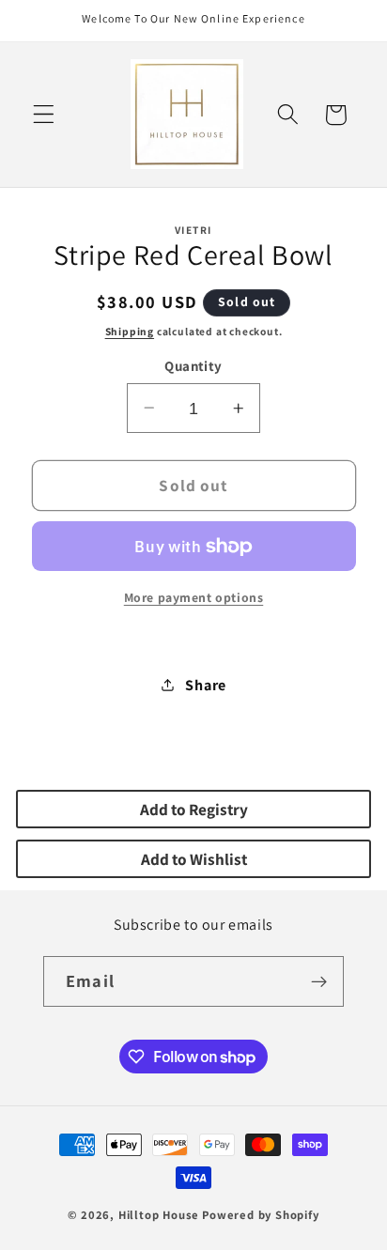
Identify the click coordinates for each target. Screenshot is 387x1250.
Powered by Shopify (260, 1215)
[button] (44, 115)
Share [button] (205, 685)
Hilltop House (158, 1215)
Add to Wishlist (194, 859)
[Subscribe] (319, 981)
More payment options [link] (194, 597)
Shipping (129, 331)
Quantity (193, 366)
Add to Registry (194, 809)
